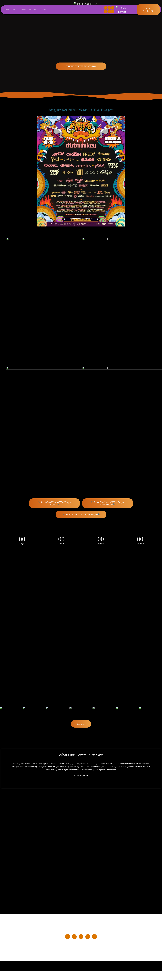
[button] (2, 711)
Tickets (23, 10)
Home (7, 10)
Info (13, 10)
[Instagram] (109, 8)
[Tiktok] (112, 8)
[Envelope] (105, 11)
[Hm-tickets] (112, 11)
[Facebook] (105, 8)
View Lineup (33, 10)
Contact (43, 10)
